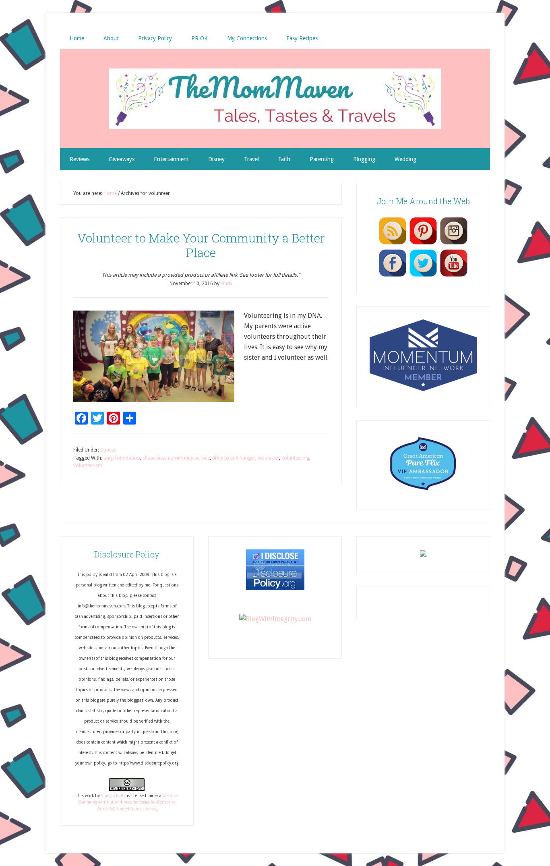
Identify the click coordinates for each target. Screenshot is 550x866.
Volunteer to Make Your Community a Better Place (201, 245)
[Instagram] (453, 244)
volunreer (268, 458)
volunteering (295, 458)
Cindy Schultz (113, 795)
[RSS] (392, 244)
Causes (108, 450)
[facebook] (392, 276)
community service (189, 458)
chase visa (154, 458)
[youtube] (453, 276)
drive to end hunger (233, 458)
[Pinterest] (423, 244)
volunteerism (87, 465)
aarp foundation (121, 458)
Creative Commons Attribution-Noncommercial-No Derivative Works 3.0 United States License (128, 802)
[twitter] (423, 276)
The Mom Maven (275, 98)
